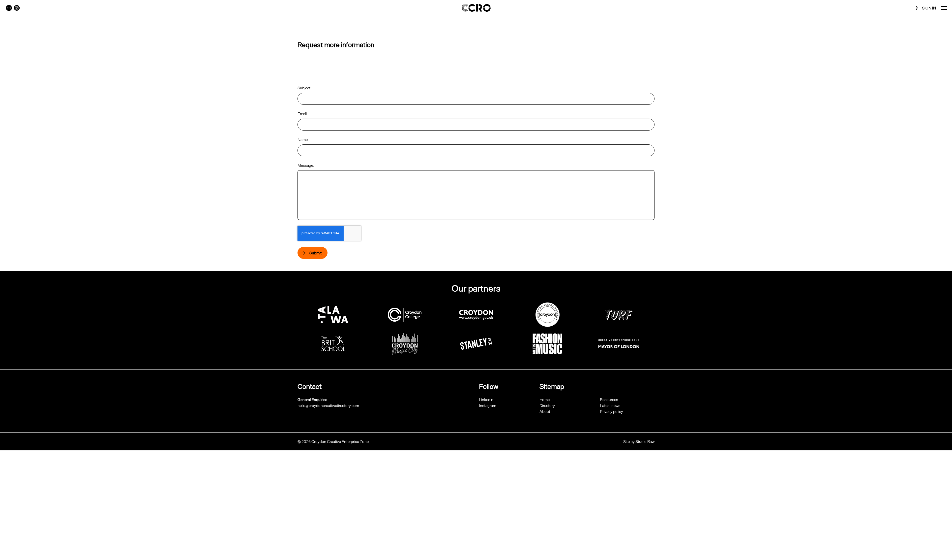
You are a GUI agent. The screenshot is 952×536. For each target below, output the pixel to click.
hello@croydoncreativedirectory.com (328, 405)
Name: (303, 139)
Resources (609, 399)
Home (544, 399)
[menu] (944, 8)
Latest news (610, 405)
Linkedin (486, 399)
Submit (315, 252)
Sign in (929, 7)
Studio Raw (644, 441)
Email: (303, 113)
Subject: (304, 87)
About (544, 411)
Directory (547, 405)
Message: (306, 165)
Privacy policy (611, 411)
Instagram (487, 405)
